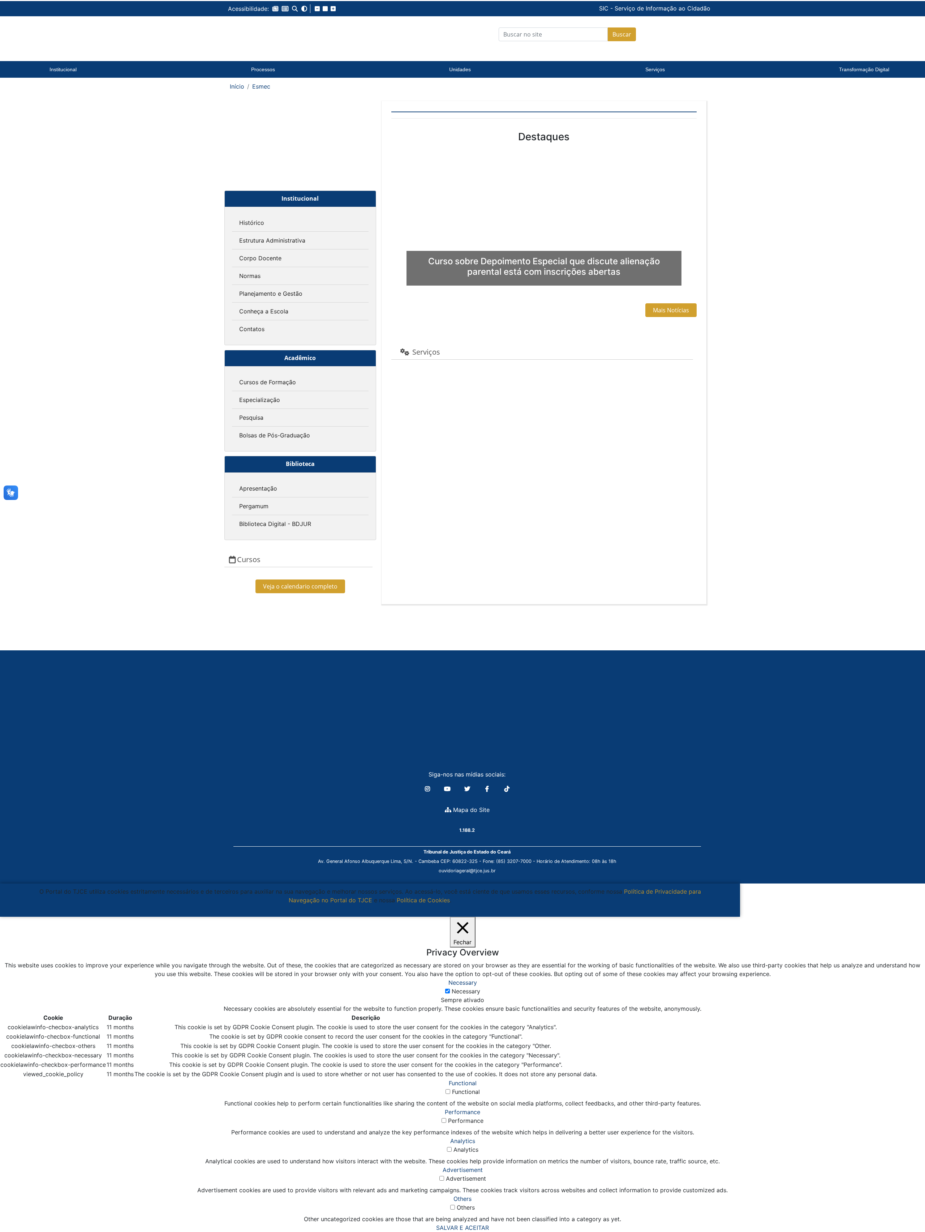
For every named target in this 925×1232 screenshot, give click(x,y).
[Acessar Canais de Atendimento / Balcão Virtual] (905, 1206)
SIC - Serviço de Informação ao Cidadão (605, 8)
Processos (263, 69)
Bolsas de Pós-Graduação (274, 435)
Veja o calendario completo (300, 586)
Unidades (460, 69)
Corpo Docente (260, 258)
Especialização (259, 399)
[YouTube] (448, 788)
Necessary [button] (462, 982)
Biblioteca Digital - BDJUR (275, 523)
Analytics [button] (462, 1141)
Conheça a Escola (263, 311)
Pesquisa (251, 417)
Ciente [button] (367, 908)
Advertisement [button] (463, 1169)
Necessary (466, 991)
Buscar (621, 34)
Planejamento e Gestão (270, 293)
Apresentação (258, 488)
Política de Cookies (423, 900)
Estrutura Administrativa (272, 240)
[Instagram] (428, 788)
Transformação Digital (864, 69)
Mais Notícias (671, 310)
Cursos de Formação (267, 382)
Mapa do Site (470, 809)
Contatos (251, 329)
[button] (275, 8)
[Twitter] (468, 788)
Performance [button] (462, 1112)
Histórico (251, 222)
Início (237, 86)
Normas (250, 275)
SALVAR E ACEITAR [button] (462, 1227)
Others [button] (462, 1198)
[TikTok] (507, 788)
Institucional (63, 69)
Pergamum (253, 506)
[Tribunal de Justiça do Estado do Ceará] (272, 34)
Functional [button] (463, 1083)
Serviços (655, 69)
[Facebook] (488, 788)
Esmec (261, 86)
